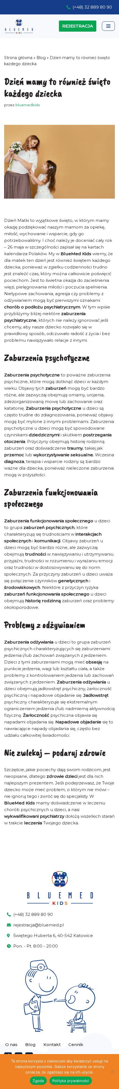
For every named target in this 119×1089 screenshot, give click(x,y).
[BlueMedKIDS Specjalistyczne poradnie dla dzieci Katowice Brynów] (18, 26)
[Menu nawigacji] (108, 26)
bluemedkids (27, 105)
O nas (11, 1044)
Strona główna (18, 57)
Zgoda (38, 1080)
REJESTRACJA (77, 26)
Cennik (75, 1044)
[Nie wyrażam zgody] (112, 1071)
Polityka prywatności (70, 1080)
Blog (41, 57)
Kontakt (52, 1044)
